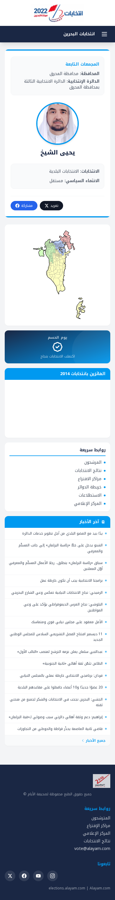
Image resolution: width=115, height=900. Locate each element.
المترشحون (100, 818)
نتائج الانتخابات (88, 471)
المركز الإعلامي (87, 504)
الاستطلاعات (90, 495)
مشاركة (27, 205)
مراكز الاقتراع (89, 479)
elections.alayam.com (67, 888)
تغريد (54, 205)
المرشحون (92, 462)
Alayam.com (100, 888)
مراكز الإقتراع (98, 826)
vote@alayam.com (92, 849)
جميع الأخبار (96, 740)
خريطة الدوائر (89, 487)
